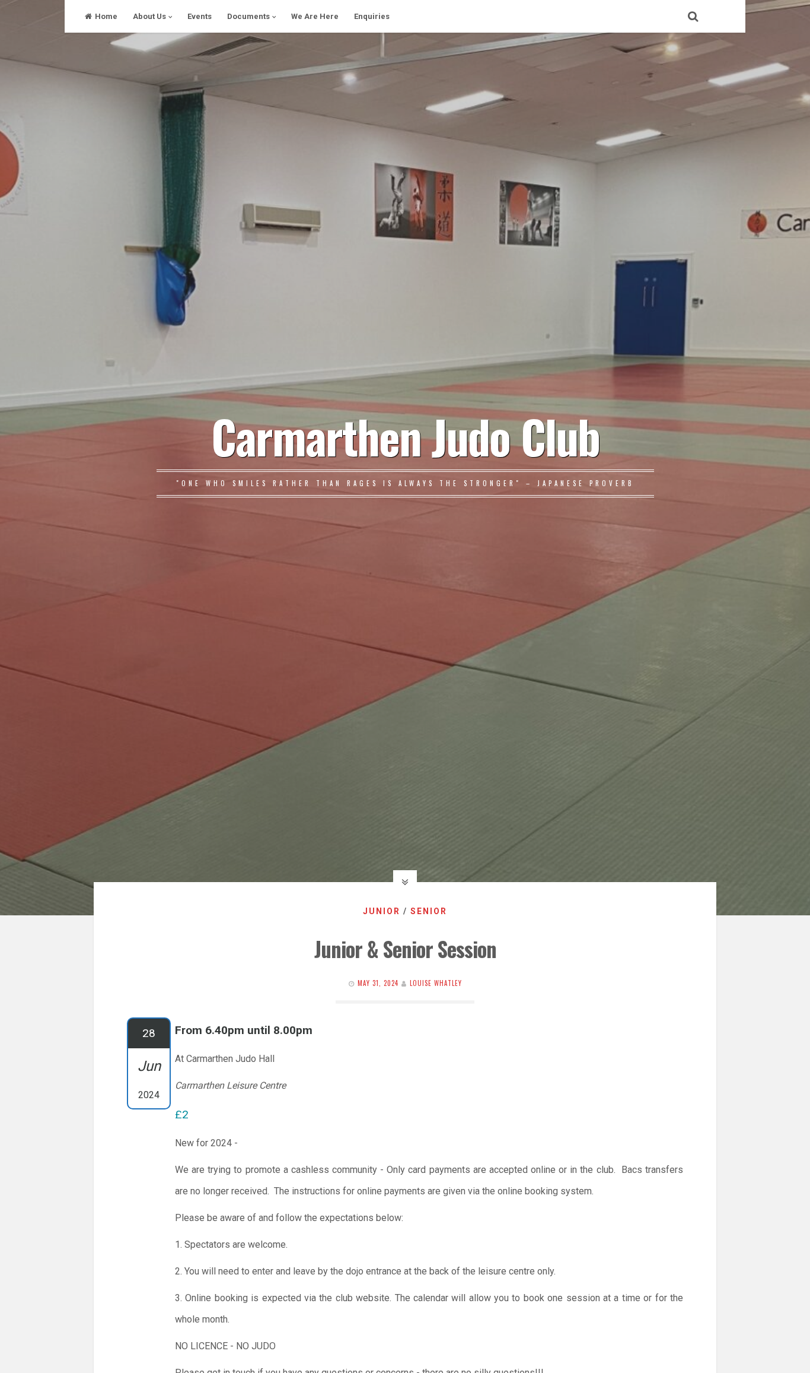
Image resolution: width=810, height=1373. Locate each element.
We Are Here (315, 16)
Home (106, 16)
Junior (381, 911)
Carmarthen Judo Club (405, 436)
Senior (428, 911)
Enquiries (372, 16)
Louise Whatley (436, 983)
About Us (149, 16)
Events (199, 16)
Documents (248, 16)
